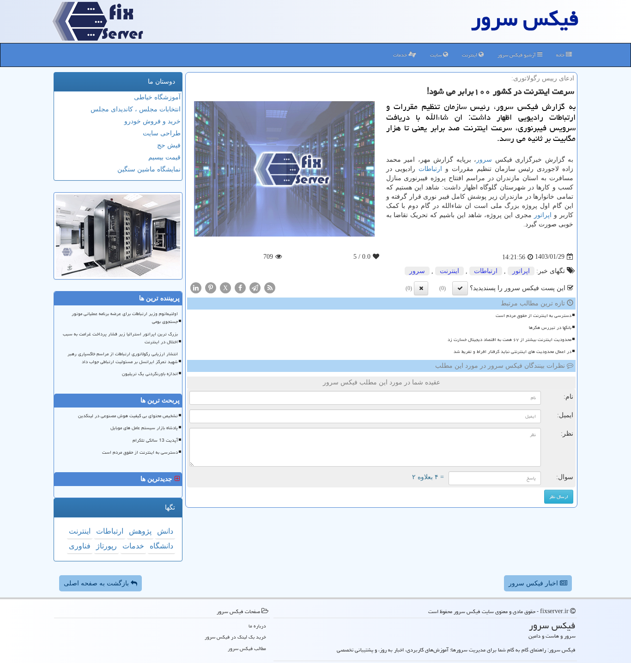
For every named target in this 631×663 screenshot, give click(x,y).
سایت (436, 55)
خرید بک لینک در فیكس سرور (235, 637)
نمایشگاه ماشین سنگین (149, 169)
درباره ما (257, 626)
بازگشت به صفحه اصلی (97, 583)
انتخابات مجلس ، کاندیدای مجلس (136, 109)
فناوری (80, 546)
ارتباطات (430, 168)
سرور (484, 159)
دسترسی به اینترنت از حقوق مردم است (533, 315)
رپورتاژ (106, 546)
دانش (165, 531)
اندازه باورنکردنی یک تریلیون (150, 373)
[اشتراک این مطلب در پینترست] (210, 287)
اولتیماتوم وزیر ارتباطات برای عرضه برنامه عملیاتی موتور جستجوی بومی (125, 317)
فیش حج (169, 145)
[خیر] (421, 288)
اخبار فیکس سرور (534, 583)
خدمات (400, 55)
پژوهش (140, 531)
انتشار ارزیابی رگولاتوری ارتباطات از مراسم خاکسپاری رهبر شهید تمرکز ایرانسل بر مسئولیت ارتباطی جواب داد (122, 357)
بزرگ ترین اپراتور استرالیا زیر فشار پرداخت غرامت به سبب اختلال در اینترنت (120, 338)
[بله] (460, 288)
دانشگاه (161, 546)
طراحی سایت (162, 133)
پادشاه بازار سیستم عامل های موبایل (144, 427)
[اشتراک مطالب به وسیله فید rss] (269, 287)
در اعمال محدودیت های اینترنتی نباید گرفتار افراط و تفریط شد (512, 351)
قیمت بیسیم (164, 157)
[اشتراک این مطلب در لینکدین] (195, 287)
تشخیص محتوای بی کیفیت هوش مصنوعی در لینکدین (128, 415)
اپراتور (543, 215)
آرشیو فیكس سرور (517, 55)
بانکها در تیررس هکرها (550, 327)
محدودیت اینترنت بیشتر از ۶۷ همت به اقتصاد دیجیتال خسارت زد (509, 339)
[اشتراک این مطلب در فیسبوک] (240, 287)
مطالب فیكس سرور (247, 648)
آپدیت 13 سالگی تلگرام (155, 440)
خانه (561, 55)
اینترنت (470, 55)
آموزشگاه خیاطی (157, 97)
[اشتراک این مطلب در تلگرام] (255, 287)
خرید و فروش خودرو (152, 121)
